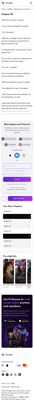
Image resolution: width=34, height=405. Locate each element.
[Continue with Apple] (10, 155)
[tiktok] (11, 375)
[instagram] (7, 375)
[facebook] (3, 375)
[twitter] (15, 375)
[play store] (9, 321)
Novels (4, 9)
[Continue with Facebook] (17, 155)
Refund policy (15, 387)
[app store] (24, 321)
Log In (24, 184)
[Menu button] (31, 3)
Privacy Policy (10, 189)
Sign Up (17, 179)
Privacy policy (6, 387)
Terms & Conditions (21, 189)
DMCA (13, 383)
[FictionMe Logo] (7, 354)
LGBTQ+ (10, 9)
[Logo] (7, 2)
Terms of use (6, 383)
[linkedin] (19, 375)
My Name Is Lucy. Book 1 (22, 9)
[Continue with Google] (23, 155)
